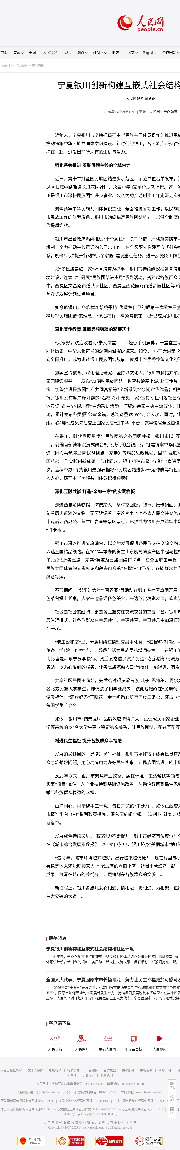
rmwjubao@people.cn (149, 1092)
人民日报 (55, 1049)
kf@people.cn (50, 1092)
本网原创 (38, 65)
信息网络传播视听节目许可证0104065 (25, 1109)
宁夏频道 (21, 65)
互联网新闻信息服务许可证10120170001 (27, 1101)
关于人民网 (35, 1070)
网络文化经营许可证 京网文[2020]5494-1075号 (85, 1109)
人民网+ (81, 1049)
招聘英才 (73, 1070)
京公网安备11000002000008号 (97, 1114)
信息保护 (88, 1075)
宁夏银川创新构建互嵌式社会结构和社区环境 (90, 949)
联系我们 (107, 1075)
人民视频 (160, 1049)
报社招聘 (55, 1070)
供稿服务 (128, 1070)
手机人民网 (107, 1049)
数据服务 (146, 1070)
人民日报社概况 (11, 1070)
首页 (3, 53)
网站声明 (164, 1070)
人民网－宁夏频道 (163, 112)
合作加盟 (110, 1070)
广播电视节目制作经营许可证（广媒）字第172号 (146, 1101)
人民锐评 (50, 53)
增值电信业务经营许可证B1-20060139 (84, 1101)
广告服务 (92, 1070)
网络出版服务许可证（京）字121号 (142, 1109)
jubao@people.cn (133, 1083)
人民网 (5, 65)
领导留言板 (133, 1049)
